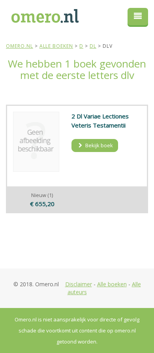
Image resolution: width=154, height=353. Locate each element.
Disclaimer (78, 284)
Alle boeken (112, 284)
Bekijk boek (98, 145)
